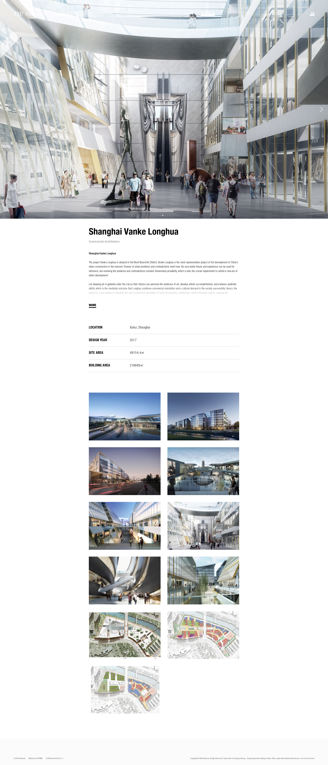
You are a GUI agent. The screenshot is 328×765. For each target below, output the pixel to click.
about (276, 13)
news (243, 13)
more (92, 305)
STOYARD (39, 758)
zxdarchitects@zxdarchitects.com (288, 758)
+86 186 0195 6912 (307, 758)
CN (307, 14)
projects (208, 13)
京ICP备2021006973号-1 (55, 758)
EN (312, 13)
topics (172, 13)
